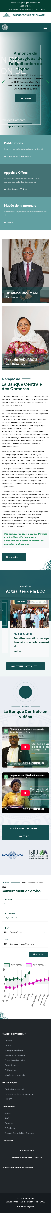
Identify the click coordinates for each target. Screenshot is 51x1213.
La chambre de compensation (18, 1094)
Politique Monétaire (13, 1050)
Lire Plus (17, 651)
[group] (20, 125)
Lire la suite (25, 98)
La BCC (8, 1045)
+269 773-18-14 (26, 6)
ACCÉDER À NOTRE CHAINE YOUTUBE (23, 832)
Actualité (20, 602)
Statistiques (10, 1065)
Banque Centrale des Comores (22, 1201)
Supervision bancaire (14, 1060)
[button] (3, 83)
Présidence (9, 1128)
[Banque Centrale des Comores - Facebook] (19, 21)
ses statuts (21, 402)
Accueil (8, 1040)
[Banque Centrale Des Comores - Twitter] (23, 21)
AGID (7, 1118)
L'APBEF (8, 1099)
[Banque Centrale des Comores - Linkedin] (30, 21)
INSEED (8, 1113)
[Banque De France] (13, 854)
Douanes (8, 1123)
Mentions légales (25, 1206)
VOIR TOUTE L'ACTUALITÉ (24, 666)
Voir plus (8, 222)
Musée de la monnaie (14, 1075)
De (7, 928)
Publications (10, 1070)
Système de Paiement (15, 1055)
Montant (10, 899)
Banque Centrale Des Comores (19, 1133)
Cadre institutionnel (14, 1089)
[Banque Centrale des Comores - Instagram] (26, 21)
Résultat (10, 914)
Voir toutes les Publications (18, 156)
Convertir (38, 954)
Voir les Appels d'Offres (15, 189)
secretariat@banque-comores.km (26, 2)
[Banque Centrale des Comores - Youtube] (33, 21)
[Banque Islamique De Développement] (38, 854)
